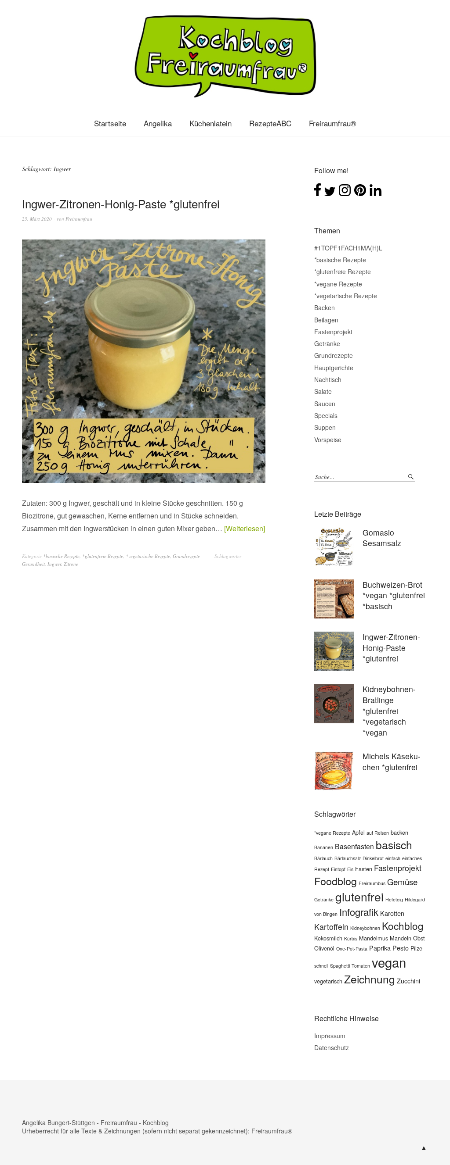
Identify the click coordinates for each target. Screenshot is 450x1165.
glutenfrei (359, 896)
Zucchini (408, 980)
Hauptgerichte (333, 367)
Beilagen (326, 319)
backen (399, 832)
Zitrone (71, 564)
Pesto (400, 947)
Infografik (358, 911)
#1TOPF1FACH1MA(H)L (348, 247)
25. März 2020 (37, 218)
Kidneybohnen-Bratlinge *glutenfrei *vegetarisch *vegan (389, 710)
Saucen (324, 403)
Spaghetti (340, 965)
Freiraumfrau (78, 218)
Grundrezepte (186, 556)
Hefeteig (394, 899)
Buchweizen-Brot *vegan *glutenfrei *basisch (394, 595)
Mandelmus (373, 938)
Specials (326, 415)
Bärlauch (323, 858)
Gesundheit (33, 564)
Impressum (329, 1035)
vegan (389, 962)
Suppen (325, 427)
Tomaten (361, 965)
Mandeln (400, 938)
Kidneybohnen (365, 928)
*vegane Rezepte (338, 283)
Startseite (110, 123)
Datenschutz (331, 1047)
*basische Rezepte (61, 556)
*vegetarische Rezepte (148, 556)
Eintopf (338, 869)
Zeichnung (369, 978)
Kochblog (403, 925)
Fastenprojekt (333, 331)
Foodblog (335, 880)
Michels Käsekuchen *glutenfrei (392, 761)
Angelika (158, 123)
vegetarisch (328, 981)
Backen (324, 307)
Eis (350, 869)
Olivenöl (324, 948)
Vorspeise (327, 439)
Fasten (363, 869)
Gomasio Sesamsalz (382, 538)
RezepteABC (270, 123)
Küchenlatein (210, 123)
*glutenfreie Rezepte (102, 556)
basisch (394, 844)
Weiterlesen (244, 528)
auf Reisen (378, 832)
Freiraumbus (372, 883)
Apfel (358, 832)
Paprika (380, 947)
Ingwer (54, 564)
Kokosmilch (328, 938)
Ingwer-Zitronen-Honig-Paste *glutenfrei (121, 203)
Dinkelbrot (373, 858)
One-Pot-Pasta (351, 948)
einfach (392, 858)
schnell (321, 965)
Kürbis (350, 938)
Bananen (323, 847)
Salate (323, 391)
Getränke (327, 343)
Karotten (392, 913)
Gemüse (402, 881)
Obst (419, 938)
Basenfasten (354, 846)
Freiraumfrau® (332, 123)
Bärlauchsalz (347, 858)
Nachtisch (327, 379)
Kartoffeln (331, 926)
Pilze (416, 948)
